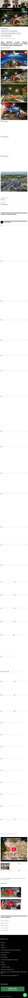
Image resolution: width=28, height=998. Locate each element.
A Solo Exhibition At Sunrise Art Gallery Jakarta (11, 949)
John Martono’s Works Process (7, 969)
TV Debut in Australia (5, 967)
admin (14, 38)
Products (4, 199)
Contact (7, 920)
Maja (2, 923)
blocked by (12, 989)
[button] (25, 995)
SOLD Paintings (4, 203)
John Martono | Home (7, 9)
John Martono (4, 28)
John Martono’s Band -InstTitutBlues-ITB (9, 975)
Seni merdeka (3, 954)
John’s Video (7, 222)
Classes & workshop (5, 952)
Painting (2, 945)
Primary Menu (26, 9)
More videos (4, 883)
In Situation (3, 833)
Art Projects (3, 964)
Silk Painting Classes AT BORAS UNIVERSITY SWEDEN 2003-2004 (13, 878)
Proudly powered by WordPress (6, 996)
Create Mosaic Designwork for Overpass (9, 959)
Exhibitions (3, 942)
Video (3, 38)
